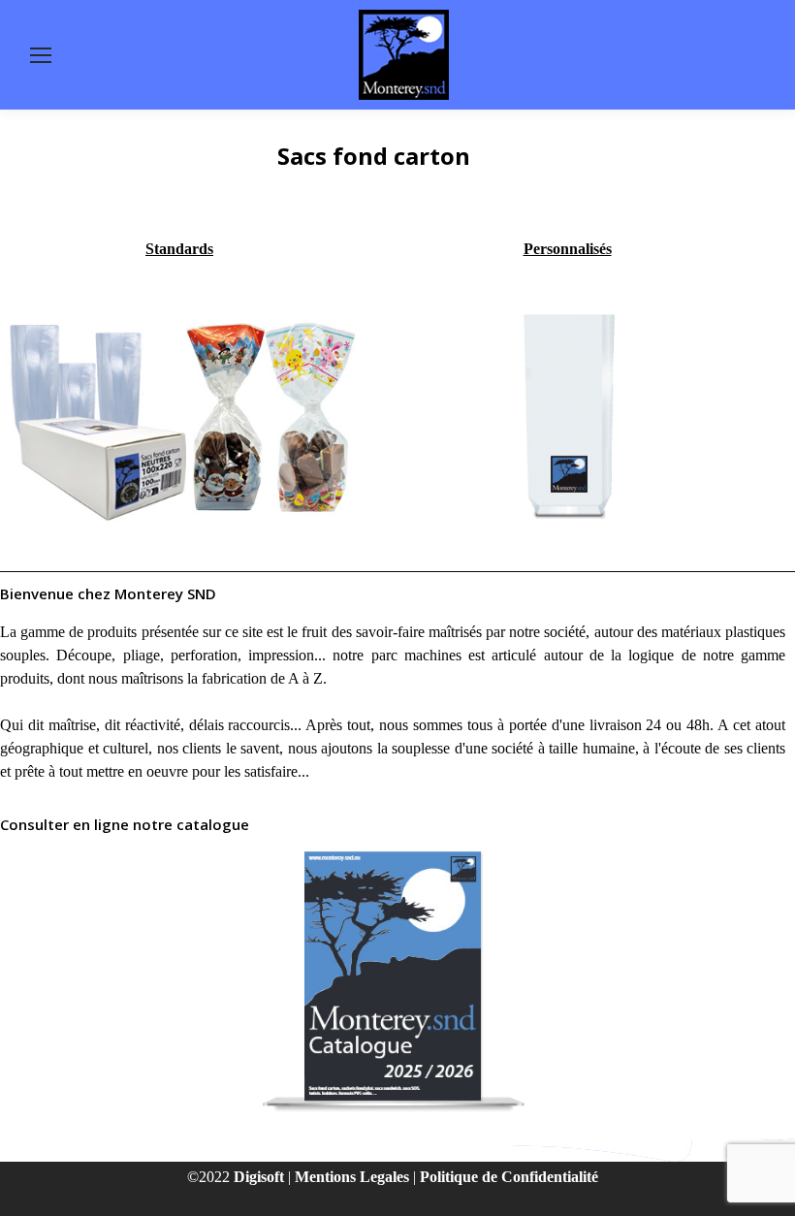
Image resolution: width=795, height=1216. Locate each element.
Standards (179, 248)
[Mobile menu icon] (40, 55)
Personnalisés (568, 248)
